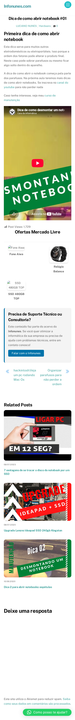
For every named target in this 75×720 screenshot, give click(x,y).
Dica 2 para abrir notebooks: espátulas (28, 587)
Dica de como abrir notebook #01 (38, 18)
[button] (47, 712)
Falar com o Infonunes (26, 353)
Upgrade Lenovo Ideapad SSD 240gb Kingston (33, 530)
